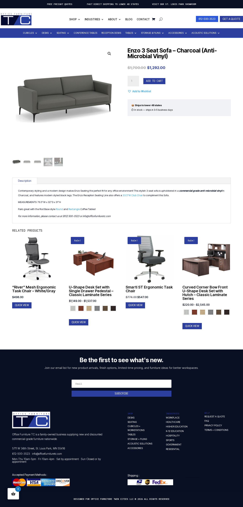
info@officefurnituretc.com (47, 453)
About (112, 19)
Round (59, 209)
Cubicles (28, 33)
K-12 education (175, 431)
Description (24, 180)
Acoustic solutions (140, 443)
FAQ (206, 420)
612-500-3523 (207, 18)
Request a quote (214, 416)
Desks (45, 33)
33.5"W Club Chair (133, 195)
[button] (109, 53)
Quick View (22, 305)
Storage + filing (137, 439)
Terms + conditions (216, 430)
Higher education (177, 426)
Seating (61, 33)
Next (115, 308)
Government (173, 444)
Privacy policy (213, 425)
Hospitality (173, 435)
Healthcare (173, 422)
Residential (173, 449)
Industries (92, 19)
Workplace (173, 417)
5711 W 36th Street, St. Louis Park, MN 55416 (38, 448)
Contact (143, 19)
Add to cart (154, 81)
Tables (129, 33)
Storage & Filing (150, 33)
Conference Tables (85, 33)
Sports (170, 440)
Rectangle (74, 209)
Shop (73, 19)
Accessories (176, 33)
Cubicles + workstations (136, 428)
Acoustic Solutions (204, 33)
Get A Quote (231, 18)
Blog (129, 19)
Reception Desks (111, 33)
